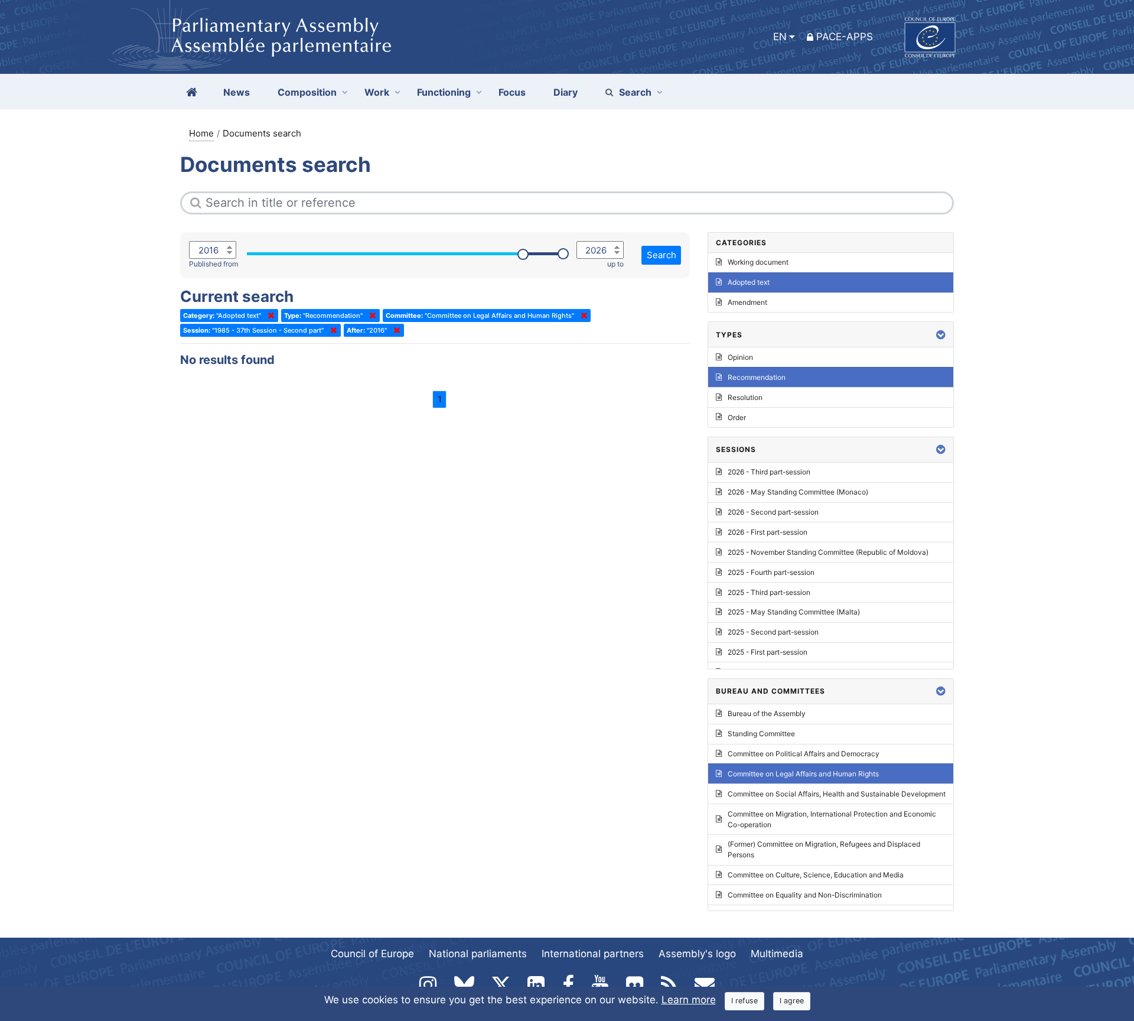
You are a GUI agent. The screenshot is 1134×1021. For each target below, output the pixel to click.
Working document (758, 262)
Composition (307, 92)
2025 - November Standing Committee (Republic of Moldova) (828, 552)
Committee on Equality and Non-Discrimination (805, 894)
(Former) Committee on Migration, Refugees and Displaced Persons (824, 849)
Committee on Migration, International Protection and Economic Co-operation (832, 819)
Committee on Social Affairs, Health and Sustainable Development (837, 793)
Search (635, 92)
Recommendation (757, 377)
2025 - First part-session (767, 652)
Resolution (745, 397)
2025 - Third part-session (769, 592)
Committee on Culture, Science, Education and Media (816, 874)
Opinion (740, 357)
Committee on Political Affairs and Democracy (803, 753)
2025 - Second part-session (773, 631)
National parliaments (478, 954)
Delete (269, 315)
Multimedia (777, 954)
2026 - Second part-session (773, 512)
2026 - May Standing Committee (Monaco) (798, 491)
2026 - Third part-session (769, 471)
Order (737, 417)
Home (201, 133)
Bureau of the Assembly (767, 713)
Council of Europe (372, 954)
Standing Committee (761, 733)
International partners (593, 954)
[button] (941, 335)
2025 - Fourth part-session (771, 572)
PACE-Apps (844, 37)
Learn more (689, 1000)
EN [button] (780, 37)
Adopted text (749, 282)
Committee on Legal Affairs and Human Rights (803, 773)
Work (376, 92)
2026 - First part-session (767, 532)
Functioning (444, 92)
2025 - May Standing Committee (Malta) (794, 611)
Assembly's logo (697, 954)
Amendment (747, 302)
